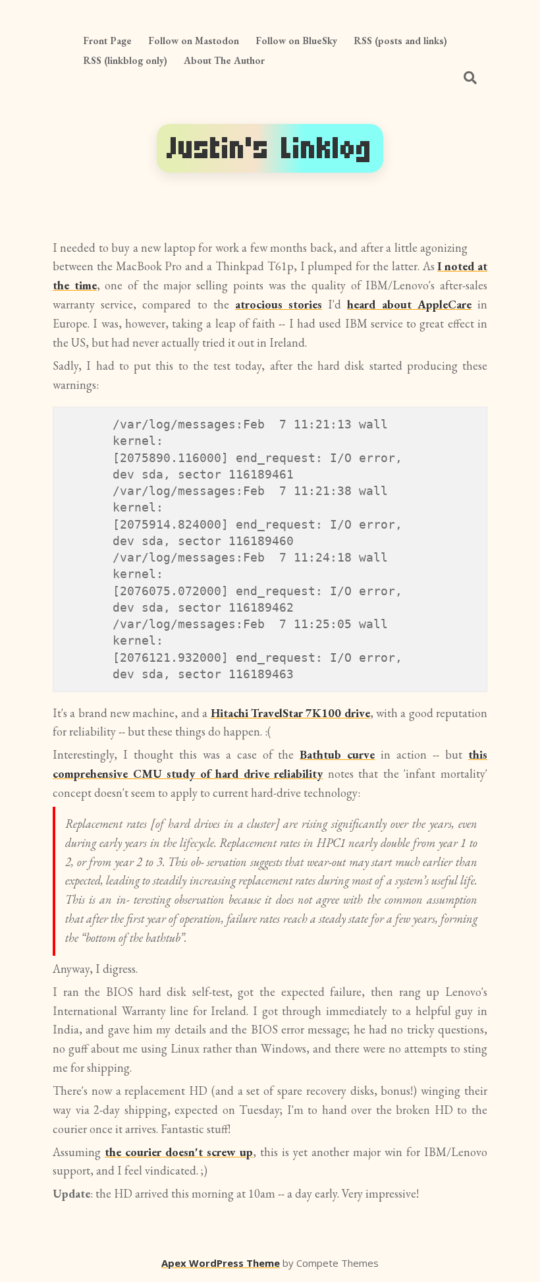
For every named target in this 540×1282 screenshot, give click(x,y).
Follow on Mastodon (193, 40)
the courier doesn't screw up (179, 1151)
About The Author (224, 60)
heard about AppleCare (409, 304)
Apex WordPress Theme (220, 1262)
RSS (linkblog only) (125, 60)
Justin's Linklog (270, 148)
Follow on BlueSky (296, 40)
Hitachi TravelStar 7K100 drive (290, 712)
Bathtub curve (337, 754)
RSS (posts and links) (400, 40)
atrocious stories (278, 304)
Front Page (107, 40)
